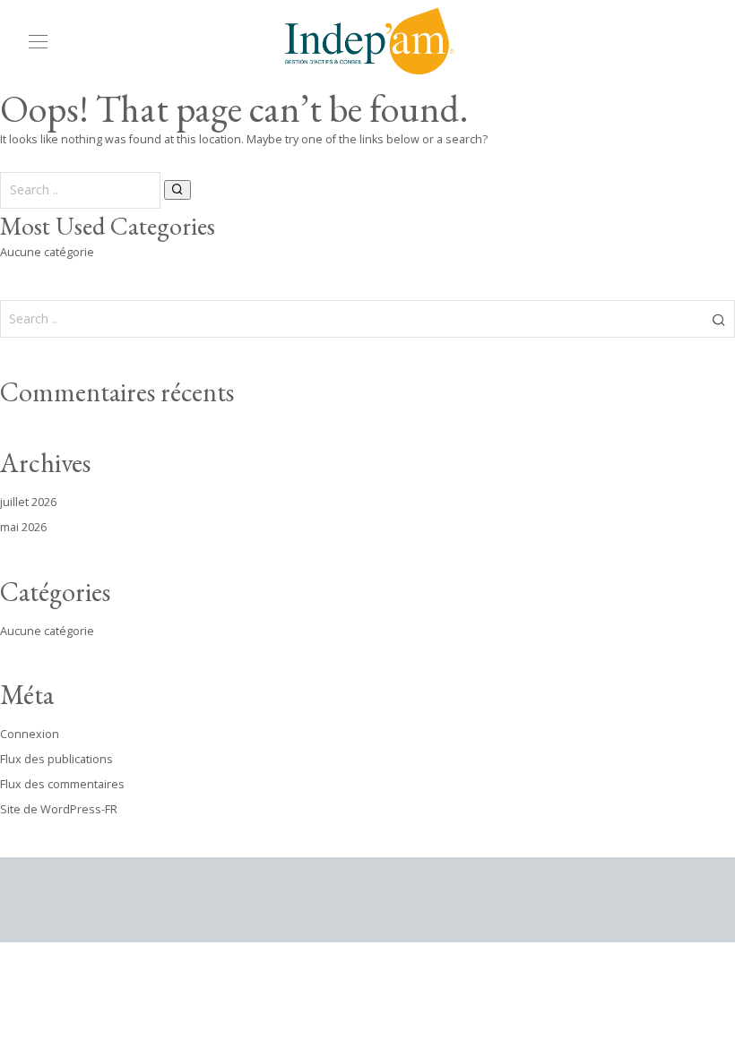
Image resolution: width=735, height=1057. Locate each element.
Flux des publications (56, 759)
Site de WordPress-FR (58, 809)
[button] (177, 190)
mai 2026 (23, 527)
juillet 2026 (28, 502)
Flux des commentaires (62, 784)
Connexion (29, 734)
